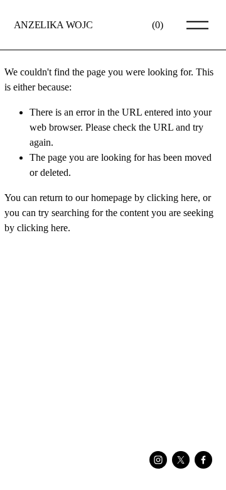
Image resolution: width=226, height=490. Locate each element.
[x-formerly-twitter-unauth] (181, 460)
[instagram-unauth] (158, 460)
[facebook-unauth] (203, 460)
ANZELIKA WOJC (53, 24)
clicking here (172, 197)
